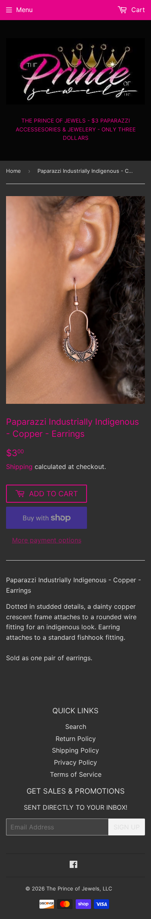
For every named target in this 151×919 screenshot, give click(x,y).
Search (75, 727)
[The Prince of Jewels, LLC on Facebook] (73, 865)
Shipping (19, 467)
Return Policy (76, 739)
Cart (137, 10)
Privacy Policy (75, 762)
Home (13, 171)
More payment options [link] (46, 540)
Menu (24, 10)
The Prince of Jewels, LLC (79, 888)
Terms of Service (75, 774)
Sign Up (127, 827)
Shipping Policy (75, 750)
